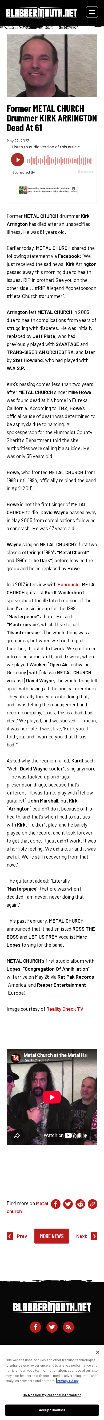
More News (52, 1235)
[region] (52, 1382)
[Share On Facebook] (56, 1204)
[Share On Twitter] (68, 1204)
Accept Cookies (52, 1410)
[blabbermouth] (41, 17)
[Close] (97, 1352)
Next (81, 1236)
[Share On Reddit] (80, 1204)
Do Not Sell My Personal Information (52, 1395)
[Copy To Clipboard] (92, 1204)
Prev (22, 1236)
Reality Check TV (64, 1009)
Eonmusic (68, 584)
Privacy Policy (67, 1381)
